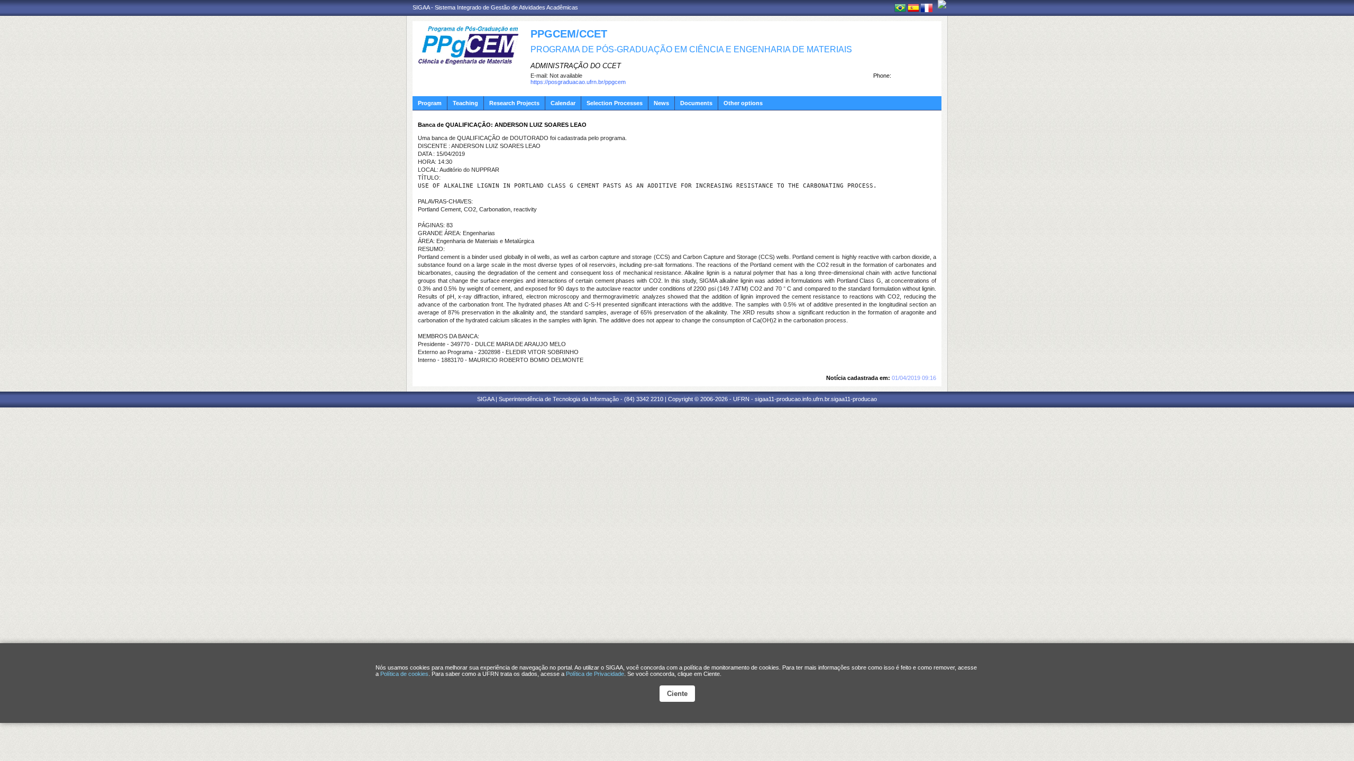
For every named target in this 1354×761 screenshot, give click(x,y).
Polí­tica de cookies (404, 674)
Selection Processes (615, 103)
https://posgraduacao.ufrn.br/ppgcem (578, 82)
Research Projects (514, 103)
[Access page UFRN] (942, 4)
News (661, 103)
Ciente (677, 694)
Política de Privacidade (595, 674)
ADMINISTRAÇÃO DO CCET (575, 66)
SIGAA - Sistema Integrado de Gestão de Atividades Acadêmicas (495, 7)
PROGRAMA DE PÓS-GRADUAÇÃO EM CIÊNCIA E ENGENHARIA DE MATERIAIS (691, 49)
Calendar (563, 103)
